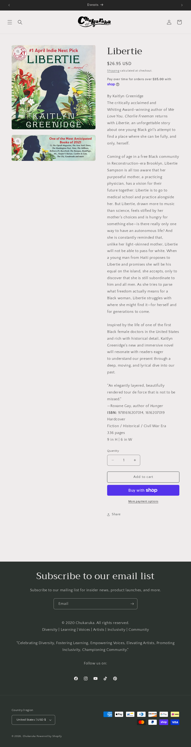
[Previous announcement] (9, 5)
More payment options (143, 501)
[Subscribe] (132, 603)
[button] (10, 22)
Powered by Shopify (49, 736)
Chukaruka (29, 736)
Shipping (113, 70)
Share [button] (116, 514)
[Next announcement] (182, 5)
